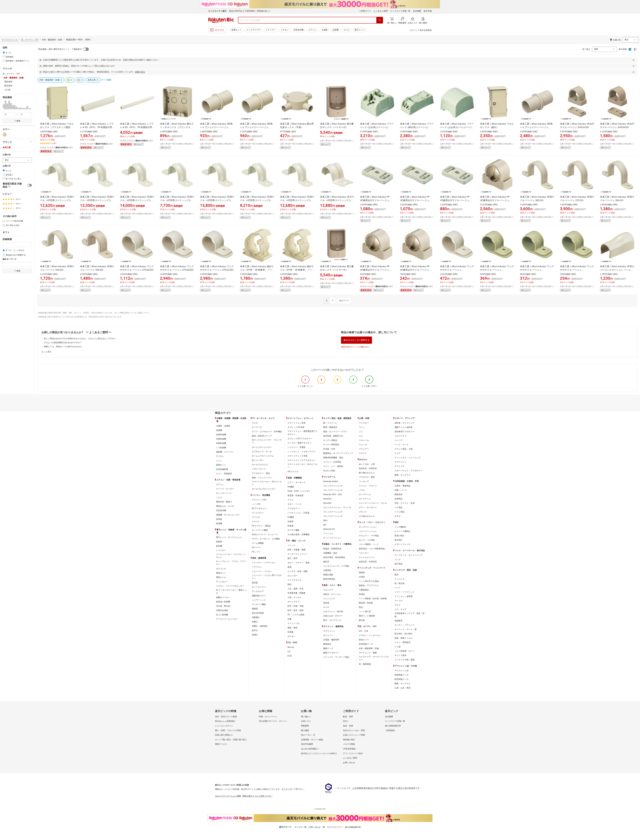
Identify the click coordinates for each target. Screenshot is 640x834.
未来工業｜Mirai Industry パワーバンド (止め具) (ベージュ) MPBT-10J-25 (377, 127)
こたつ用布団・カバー (404, 651)
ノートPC (256, 504)
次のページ (344, 300)
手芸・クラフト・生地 (404, 503)
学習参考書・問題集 (297, 593)
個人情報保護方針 (393, 726)
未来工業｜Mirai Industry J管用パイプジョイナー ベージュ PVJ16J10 (256, 127)
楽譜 (290, 567)
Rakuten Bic (221, 20)
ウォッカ (363, 444)
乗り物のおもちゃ (367, 473)
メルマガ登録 (349, 744)
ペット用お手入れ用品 (369, 581)
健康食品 (327, 644)
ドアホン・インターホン (370, 635)
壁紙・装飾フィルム (403, 638)
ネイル (326, 607)
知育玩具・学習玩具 (368, 468)
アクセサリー (294, 508)
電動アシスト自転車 (403, 427)
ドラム (291, 500)
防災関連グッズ (366, 644)
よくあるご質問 (381, 11)
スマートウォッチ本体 (298, 456)
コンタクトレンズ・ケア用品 (336, 566)
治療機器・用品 (330, 553)
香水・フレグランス (332, 620)
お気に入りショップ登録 (354, 735)
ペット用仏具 (365, 611)
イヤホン (284, 30)
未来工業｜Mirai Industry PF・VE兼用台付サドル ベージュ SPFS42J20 (376, 200)
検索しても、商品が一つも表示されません (63, 346)
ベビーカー (364, 553)
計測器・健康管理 (331, 640)
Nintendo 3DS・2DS (332, 494)
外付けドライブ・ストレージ (265, 534)
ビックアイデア (253, 30)
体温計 (255, 635)
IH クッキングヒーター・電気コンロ (231, 591)
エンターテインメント (298, 554)
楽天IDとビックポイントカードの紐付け (319, 753)
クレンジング (329, 598)
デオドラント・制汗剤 (333, 611)
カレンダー (293, 576)
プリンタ (256, 517)
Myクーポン (306, 735)
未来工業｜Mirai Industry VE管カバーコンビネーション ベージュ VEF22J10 (617, 270)
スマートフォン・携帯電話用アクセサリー (303, 432)
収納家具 (398, 621)
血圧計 (255, 630)
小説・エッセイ (295, 597)
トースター (221, 550)
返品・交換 (348, 726)
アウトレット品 (401, 670)
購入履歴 (305, 730)
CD (289, 651)
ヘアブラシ (257, 567)
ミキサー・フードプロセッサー (230, 586)
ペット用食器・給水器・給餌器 (373, 598)
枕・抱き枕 (399, 583)
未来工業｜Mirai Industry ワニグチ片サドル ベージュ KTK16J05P (577, 270)
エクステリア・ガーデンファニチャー (374, 658)
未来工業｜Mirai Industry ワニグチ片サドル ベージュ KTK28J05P (497, 270)
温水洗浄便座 (258, 613)
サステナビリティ (335, 827)
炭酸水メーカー (223, 597)
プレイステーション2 (332, 516)
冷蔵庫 (325, 30)
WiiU (325, 520)
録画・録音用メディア (262, 436)
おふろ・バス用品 (367, 540)
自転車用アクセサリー (404, 431)
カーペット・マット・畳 (405, 629)
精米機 (219, 546)
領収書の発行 (349, 739)
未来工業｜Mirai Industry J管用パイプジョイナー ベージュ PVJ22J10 (216, 127)
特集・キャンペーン (268, 716)
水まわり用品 (329, 470)
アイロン (220, 456)
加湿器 (219, 519)
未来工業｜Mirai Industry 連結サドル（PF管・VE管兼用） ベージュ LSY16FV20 (297, 270)
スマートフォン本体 (297, 423)
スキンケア (328, 590)
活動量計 (256, 617)
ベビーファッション (368, 531)
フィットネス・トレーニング (407, 457)
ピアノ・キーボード (297, 482)
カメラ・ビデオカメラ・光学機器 (267, 431)
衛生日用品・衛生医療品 (334, 557)
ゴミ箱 (397, 647)
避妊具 (326, 562)
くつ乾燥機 (221, 447)
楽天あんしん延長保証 (225, 721)
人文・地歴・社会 (296, 589)
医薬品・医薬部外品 (332, 548)
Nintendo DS (329, 529)
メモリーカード (259, 469)
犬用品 (362, 577)
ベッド (397, 588)
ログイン (414, 30)
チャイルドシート (367, 557)
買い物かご (306, 716)
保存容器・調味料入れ (333, 436)
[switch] (29, 185)
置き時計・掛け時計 (403, 634)
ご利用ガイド (365, 11)
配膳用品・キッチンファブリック (338, 453)
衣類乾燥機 (221, 439)
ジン (361, 431)
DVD (290, 656)
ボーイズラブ (294, 602)
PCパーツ (256, 547)
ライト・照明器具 (224, 473)
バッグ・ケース (401, 444)
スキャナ (256, 521)
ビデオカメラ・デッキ (262, 451)
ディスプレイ (258, 513)
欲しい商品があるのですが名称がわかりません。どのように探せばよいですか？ (80, 338)
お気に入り (306, 721)
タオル (397, 516)
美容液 (326, 603)
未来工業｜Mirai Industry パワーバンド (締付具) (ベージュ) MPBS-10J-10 (417, 127)
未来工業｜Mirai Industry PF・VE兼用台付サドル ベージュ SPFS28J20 (456, 200)
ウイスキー (364, 423)
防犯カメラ (364, 640)
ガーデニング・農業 (368, 653)
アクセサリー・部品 (261, 473)
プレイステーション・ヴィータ (337, 507)
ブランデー (364, 449)
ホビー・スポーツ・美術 (299, 563)
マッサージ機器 (259, 604)
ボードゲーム (365, 499)
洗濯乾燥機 (221, 434)
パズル (362, 490)
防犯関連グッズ (401, 675)
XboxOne (327, 499)
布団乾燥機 (221, 443)
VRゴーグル (293, 471)
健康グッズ (328, 648)
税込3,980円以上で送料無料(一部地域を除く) (249, 11)
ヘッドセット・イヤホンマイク (302, 451)
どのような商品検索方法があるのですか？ (63, 342)
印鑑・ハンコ (400, 490)
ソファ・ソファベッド (404, 592)
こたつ (219, 497)
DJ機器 (291, 517)
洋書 (290, 619)
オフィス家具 (400, 655)
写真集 (291, 632)
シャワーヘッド (259, 600)
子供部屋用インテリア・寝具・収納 (409, 615)
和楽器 (291, 526)
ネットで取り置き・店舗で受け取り (231, 739)
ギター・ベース (295, 504)
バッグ (397, 559)
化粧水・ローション (332, 594)
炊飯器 (219, 541)
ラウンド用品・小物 (403, 449)
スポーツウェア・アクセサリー (408, 470)
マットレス (399, 579)
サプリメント (329, 631)
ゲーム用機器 (258, 543)
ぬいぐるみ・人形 (367, 464)
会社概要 (417, 11)
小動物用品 (364, 590)
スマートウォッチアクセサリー (302, 460)
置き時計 (398, 540)
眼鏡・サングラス (402, 475)
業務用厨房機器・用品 (333, 457)
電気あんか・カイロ (225, 506)
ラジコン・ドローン (368, 486)
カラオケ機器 (294, 530)
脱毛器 (255, 583)
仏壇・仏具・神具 (402, 688)
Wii (324, 525)
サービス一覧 (300, 827)
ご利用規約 (390, 730)
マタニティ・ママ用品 (369, 535)
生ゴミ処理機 (222, 615)
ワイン (362, 427)
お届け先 (7, 155)
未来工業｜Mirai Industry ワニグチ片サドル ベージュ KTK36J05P (457, 270)
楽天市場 (428, 11)
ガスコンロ (221, 569)
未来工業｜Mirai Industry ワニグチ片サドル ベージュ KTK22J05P (537, 270)
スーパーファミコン (332, 538)
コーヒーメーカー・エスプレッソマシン (231, 556)
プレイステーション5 (332, 486)
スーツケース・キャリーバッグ (408, 555)
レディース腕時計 (402, 531)
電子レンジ (359, 30)
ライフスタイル (295, 580)
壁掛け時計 (399, 535)
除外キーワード (10, 259)
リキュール (364, 440)
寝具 (396, 575)
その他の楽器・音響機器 (299, 534)
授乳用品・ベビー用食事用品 (372, 548)
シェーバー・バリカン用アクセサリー (267, 577)
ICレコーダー (258, 460)
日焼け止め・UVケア (332, 616)
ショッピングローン (224, 726)
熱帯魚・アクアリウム (369, 585)
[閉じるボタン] (634, 60)
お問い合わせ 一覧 (316, 827)
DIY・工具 (363, 631)
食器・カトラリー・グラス (335, 431)
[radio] (4, 52)
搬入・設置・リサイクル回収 (228, 730)
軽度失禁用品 (329, 579)
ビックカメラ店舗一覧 (400, 11)
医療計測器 (328, 575)
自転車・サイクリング (404, 423)
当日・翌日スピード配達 (226, 716)
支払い (346, 721)
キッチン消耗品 (330, 440)
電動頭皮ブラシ (259, 596)
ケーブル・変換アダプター (300, 443)
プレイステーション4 (332, 490)
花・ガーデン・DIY (29, 40)
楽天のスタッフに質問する (357, 340)
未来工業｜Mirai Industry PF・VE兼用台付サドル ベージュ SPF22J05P (376, 270)
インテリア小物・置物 (404, 660)
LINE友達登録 (349, 749)
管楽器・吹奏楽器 (296, 495)
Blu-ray (291, 647)
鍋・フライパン (330, 423)
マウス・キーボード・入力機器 (266, 539)
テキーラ (363, 453)
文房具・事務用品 (402, 486)
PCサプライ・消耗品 (261, 526)
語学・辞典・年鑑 (296, 606)
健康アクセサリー (331, 653)
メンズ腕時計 (400, 527)
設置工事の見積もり (224, 735)
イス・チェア (400, 609)
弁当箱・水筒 (329, 449)
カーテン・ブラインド (404, 625)
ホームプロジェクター (262, 447)
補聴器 (255, 609)
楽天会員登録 (426, 30)
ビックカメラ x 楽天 (217, 11)
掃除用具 (398, 494)
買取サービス (221, 744)
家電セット (237, 30)
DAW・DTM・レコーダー (299, 491)
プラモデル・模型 (367, 477)
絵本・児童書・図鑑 (297, 549)
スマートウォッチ (402, 544)
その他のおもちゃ (367, 516)
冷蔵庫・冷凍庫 (223, 426)
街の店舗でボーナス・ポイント (273, 721)
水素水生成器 (222, 610)
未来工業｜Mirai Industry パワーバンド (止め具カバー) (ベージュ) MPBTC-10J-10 (457, 127)
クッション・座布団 (403, 596)
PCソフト (256, 552)
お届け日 (7, 166)
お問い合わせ (349, 762)
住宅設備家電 (222, 469)
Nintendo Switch (330, 481)
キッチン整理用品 (331, 444)
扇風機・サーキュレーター (228, 515)
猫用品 (362, 572)
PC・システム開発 (296, 615)
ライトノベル (294, 623)
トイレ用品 (399, 512)
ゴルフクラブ (400, 436)
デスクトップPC (259, 500)
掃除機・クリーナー (225, 452)
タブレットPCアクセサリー (300, 438)
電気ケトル (221, 577)
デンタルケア (258, 591)
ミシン (219, 460)
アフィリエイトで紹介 (353, 753)
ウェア (397, 453)
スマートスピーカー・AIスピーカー (267, 483)
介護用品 (327, 570)
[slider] (3, 109)
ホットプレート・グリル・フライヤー (231, 563)
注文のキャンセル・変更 (354, 730)
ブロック (363, 512)
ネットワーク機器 (260, 530)
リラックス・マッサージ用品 (336, 657)
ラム (361, 436)
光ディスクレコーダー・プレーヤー (267, 441)
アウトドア (399, 466)
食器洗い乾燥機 (223, 602)
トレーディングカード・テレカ (373, 503)
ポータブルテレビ (260, 464)
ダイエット (328, 635)
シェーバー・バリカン (262, 571)
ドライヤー (271, 30)
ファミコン (328, 533)
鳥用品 (362, 594)
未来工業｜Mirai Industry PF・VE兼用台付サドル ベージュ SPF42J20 (496, 200)
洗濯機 (335, 30)
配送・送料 (348, 716)
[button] (3, 105)
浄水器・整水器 (223, 606)
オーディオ (257, 427)
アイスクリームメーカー (227, 619)
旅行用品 (398, 564)
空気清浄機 (299, 30)
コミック (292, 545)
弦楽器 (291, 521)
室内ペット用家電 (367, 616)
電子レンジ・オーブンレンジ (229, 537)
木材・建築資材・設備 (369, 648)
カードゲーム (365, 494)
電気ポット (221, 573)
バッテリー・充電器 (297, 447)
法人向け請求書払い (310, 749)
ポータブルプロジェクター (264, 489)
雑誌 (290, 584)
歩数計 (255, 622)
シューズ (398, 440)
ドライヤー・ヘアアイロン (264, 563)
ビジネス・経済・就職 (298, 571)
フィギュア (364, 481)
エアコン (312, 30)
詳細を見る (140, 72)
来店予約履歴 (307, 744)
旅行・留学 (293, 558)
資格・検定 (293, 628)
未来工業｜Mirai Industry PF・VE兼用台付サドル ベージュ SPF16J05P (416, 270)
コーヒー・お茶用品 (332, 462)
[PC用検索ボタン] (379, 20)
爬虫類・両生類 (366, 603)
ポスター (292, 636)
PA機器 (291, 487)
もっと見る (47, 352)
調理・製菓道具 (330, 427)
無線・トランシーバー (262, 477)
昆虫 (361, 607)
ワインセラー (222, 582)
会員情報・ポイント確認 (312, 739)
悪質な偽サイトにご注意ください (257, 796)
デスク (397, 605)
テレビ (347, 30)
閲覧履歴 (305, 726)
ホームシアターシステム (263, 456)
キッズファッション (368, 527)
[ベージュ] (5, 135)
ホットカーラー (259, 587)
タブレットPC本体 (296, 427)
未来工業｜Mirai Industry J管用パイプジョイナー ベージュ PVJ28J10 (536, 127)
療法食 (362, 620)
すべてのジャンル (10, 40)
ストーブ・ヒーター (225, 489)
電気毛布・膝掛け (224, 502)
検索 (18, 121)
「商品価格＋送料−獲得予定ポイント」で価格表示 (59, 49)
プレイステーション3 (332, 512)
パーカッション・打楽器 (299, 513)
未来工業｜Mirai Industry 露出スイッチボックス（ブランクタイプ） (177, 127)
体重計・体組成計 (260, 626)
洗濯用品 (398, 499)
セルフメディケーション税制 (228, 796)
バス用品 (398, 507)
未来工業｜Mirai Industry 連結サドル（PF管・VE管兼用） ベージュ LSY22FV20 (257, 270)
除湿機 (219, 523)
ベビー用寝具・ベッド (369, 544)
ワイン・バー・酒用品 (333, 466)
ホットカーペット (224, 493)
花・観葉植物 (365, 664)
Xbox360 (327, 503)
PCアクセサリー (259, 508)
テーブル (398, 601)
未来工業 (7, 147)
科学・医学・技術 (296, 610)
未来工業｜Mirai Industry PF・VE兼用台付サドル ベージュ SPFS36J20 (416, 200)
